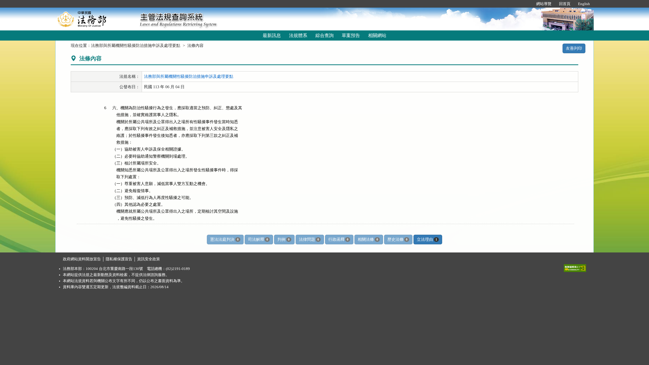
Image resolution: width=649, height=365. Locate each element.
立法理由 (427, 239)
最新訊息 (272, 35)
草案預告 (351, 35)
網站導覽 (543, 4)
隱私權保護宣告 (119, 259)
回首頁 (564, 4)
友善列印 (574, 48)
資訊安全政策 (148, 259)
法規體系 (298, 35)
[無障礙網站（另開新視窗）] (575, 267)
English (584, 4)
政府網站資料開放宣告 (82, 259)
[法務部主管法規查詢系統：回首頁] (95, 19)
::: (527, 4)
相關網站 (377, 35)
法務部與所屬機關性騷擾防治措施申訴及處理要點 (135, 45)
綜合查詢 (324, 35)
